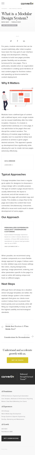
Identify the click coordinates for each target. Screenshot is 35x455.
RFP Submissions (11, 438)
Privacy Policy (4, 449)
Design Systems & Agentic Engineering (13, 416)
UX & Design (5, 411)
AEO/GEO (4, 429)
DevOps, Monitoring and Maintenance (12, 419)
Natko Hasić (5, 22)
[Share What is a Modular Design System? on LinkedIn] (24, 41)
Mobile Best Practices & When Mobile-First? (16, 326)
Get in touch (17, 360)
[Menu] (2, 3)
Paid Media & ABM (6, 432)
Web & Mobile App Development (11, 414)
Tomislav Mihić (16, 22)
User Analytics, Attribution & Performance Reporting (17, 399)
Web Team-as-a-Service (15, 8)
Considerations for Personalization (17, 336)
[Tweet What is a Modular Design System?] (11, 41)
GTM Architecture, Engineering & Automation (14, 396)
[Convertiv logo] (27, 3)
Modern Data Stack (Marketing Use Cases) (14, 401)
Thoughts (4, 8)
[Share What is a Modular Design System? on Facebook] (17, 41)
